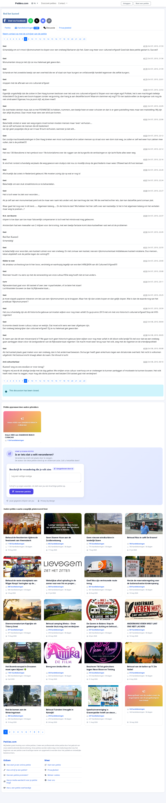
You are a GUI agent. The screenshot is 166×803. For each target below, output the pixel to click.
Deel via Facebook (17, 20)
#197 (145, 322)
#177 (145, 58)
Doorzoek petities (48, 3)
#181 (145, 106)
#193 (145, 271)
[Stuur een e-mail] (43, 20)
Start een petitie (142, 3)
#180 (145, 90)
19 (68, 39)
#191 (145, 247)
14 (48, 39)
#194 (145, 282)
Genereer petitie (23, 491)
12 (40, 39)
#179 (145, 79)
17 (60, 39)
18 (64, 39)
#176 (145, 46)
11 (36, 39)
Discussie (50, 27)
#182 (145, 119)
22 (80, 39)
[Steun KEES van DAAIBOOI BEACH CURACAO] (22, 427)
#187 (145, 180)
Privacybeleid (65, 27)
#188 (145, 191)
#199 (145, 348)
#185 (145, 159)
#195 (145, 295)
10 (32, 39)
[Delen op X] (36, 20)
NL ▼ (36, 3)
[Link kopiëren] (49, 20)
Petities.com (21, 3)
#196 (145, 308)
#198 (145, 335)
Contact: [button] (62, 3)
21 (76, 39)
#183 (145, 136)
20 (72, 39)
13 (44, 39)
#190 (145, 232)
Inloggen (127, 3)
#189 (145, 216)
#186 (145, 170)
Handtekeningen (27, 27)
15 (52, 39)
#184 (145, 149)
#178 (145, 69)
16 (56, 39)
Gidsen (7, 760)
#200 (145, 362)
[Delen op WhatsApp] (30, 20)
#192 (145, 261)
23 (84, 39)
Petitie (8, 27)
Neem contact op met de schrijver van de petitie (25, 33)
